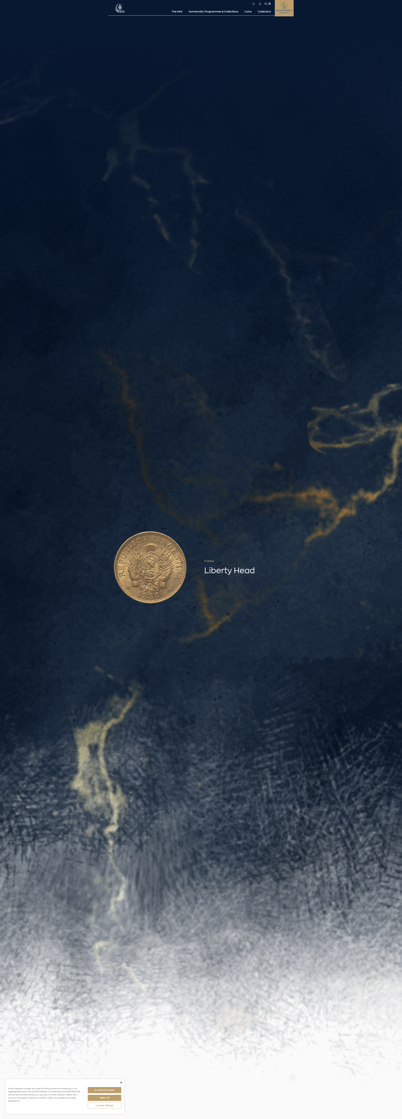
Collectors (264, 11)
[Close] (121, 1082)
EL (266, 4)
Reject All (104, 1098)
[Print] (279, 561)
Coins (248, 11)
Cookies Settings (104, 1106)
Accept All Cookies (104, 1090)
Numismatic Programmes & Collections (213, 11)
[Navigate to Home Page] (120, 7)
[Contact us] (260, 4)
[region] (64, 1096)
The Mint (177, 11)
